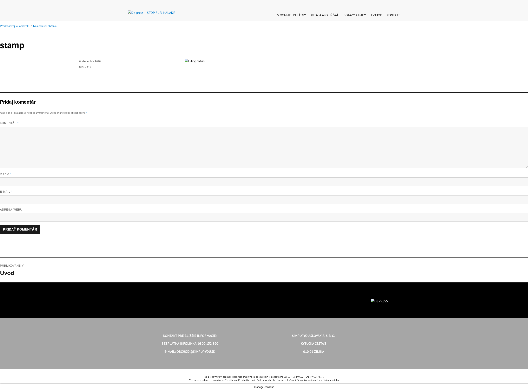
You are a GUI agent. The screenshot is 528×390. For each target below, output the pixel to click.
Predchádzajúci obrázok (14, 26)
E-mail (6, 191)
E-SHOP (376, 15)
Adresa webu (11, 209)
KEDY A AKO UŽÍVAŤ (324, 15)
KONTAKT (393, 15)
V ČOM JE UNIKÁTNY (291, 15)
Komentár (9, 123)
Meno (5, 174)
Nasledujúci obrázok (45, 26)
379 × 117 (85, 67)
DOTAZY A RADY (354, 15)
